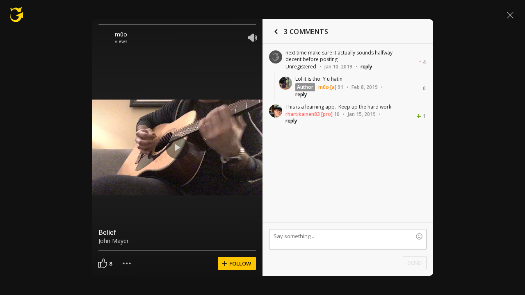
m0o (121, 34)
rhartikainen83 (302, 114)
